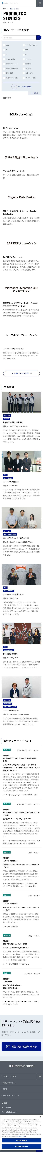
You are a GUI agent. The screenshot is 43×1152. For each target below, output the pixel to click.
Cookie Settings (21, 1140)
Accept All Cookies (21, 1146)
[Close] (40, 1117)
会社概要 (4, 1103)
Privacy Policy (21, 1136)
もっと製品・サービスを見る (20, 373)
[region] (21, 1132)
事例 (5, 1089)
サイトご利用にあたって (9, 1112)
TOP (4, 9)
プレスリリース (6, 1107)
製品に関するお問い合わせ (24, 1046)
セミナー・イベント (11, 1096)
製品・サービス (9, 1083)
